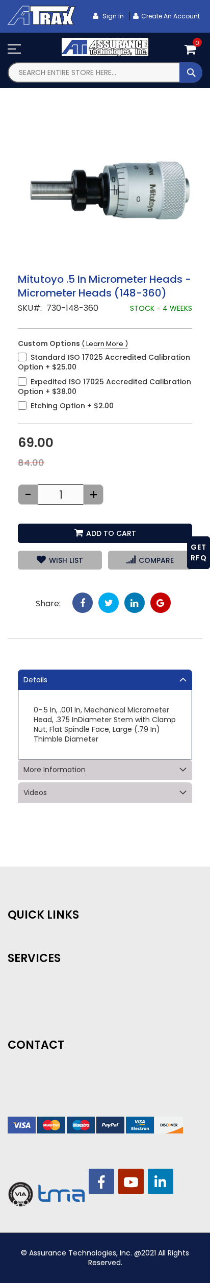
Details (35, 680)
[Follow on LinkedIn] (160, 1181)
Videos (35, 792)
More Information (54, 769)
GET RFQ (199, 552)
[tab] (105, 680)
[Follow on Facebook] (101, 1181)
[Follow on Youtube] (131, 1181)
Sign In (112, 16)
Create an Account (170, 16)
